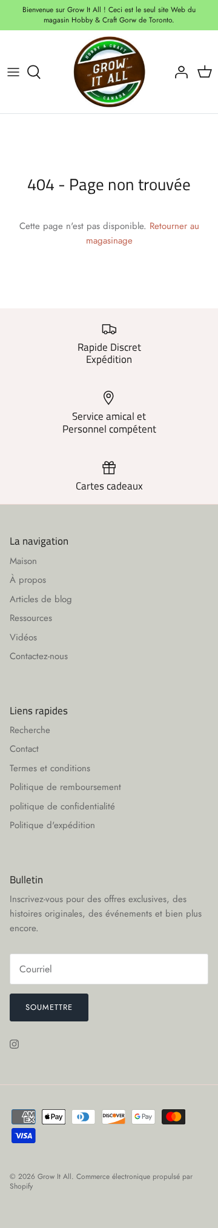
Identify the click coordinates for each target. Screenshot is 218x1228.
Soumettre (49, 1007)
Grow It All (54, 1176)
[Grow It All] (109, 72)
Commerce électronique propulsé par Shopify (101, 1181)
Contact (24, 748)
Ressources (31, 618)
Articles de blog (41, 599)
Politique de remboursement (65, 787)
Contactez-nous (39, 656)
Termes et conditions (50, 768)
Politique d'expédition (52, 825)
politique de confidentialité (62, 806)
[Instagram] (14, 1044)
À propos (28, 579)
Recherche (30, 730)
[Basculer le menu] (13, 72)
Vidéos (23, 637)
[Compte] (178, 72)
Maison (23, 561)
